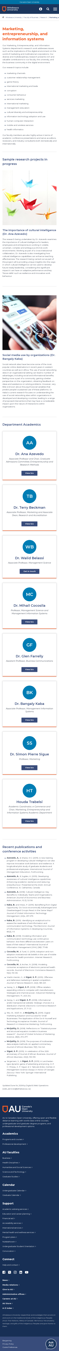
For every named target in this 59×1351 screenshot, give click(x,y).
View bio (29, 473)
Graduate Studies (10, 1177)
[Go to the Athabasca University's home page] (11, 9)
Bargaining (7, 1341)
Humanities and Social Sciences (16, 1167)
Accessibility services (11, 1223)
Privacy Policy (8, 1344)
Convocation (8, 1251)
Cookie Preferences (9, 1347)
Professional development (14, 1144)
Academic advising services (14, 1209)
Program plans (8, 1237)
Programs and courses (12, 1139)
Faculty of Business (31, 17)
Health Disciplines (10, 1163)
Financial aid (7, 1218)
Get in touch (29, 571)
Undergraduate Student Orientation (18, 1246)
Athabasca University (14, 17)
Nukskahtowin (8, 1242)
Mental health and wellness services (18, 1232)
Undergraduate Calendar (13, 1191)
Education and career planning (16, 1214)
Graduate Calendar (10, 1195)
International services (11, 1228)
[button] (40, 9)
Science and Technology (13, 1172)
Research (43, 17)
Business (6, 1158)
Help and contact (10, 1265)
